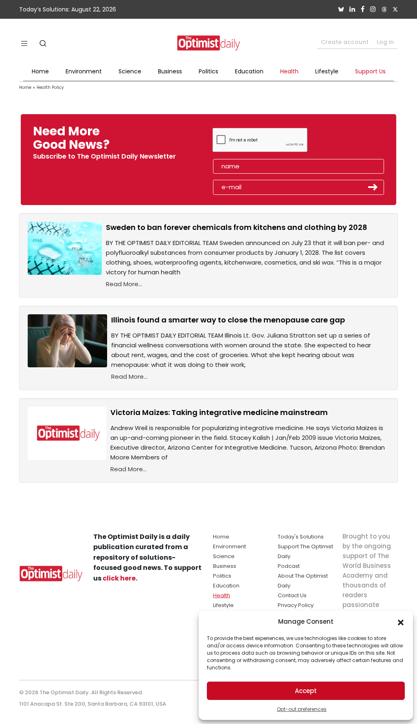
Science (130, 71)
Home (40, 71)
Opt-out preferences (302, 709)
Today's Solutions (301, 537)
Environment (84, 71)
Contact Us (292, 595)
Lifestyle (326, 71)
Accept (306, 690)
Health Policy (50, 87)
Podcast (289, 566)
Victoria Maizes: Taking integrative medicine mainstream (219, 412)
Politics (208, 71)
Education (249, 71)
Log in (385, 42)
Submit (373, 187)
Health (289, 71)
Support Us (370, 71)
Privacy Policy (296, 605)
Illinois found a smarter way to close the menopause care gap (228, 320)
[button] (401, 622)
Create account (345, 42)
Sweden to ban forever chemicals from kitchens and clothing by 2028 (236, 227)
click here (119, 578)
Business (170, 71)
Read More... (124, 284)
